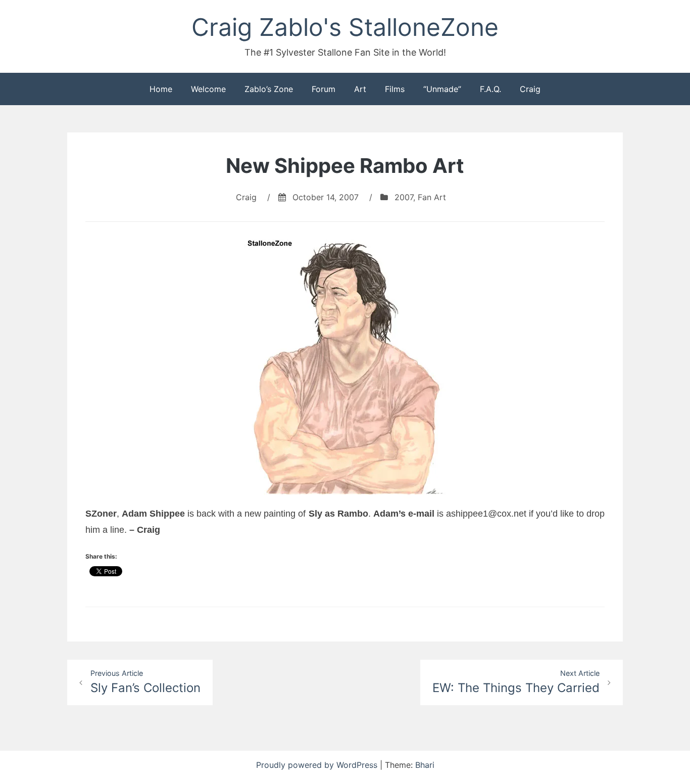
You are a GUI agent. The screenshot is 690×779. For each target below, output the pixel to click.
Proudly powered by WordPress (318, 765)
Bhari (424, 765)
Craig (530, 89)
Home (161, 89)
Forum (323, 89)
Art (360, 89)
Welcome (208, 89)
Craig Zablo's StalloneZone (345, 27)
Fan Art (432, 197)
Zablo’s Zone (268, 89)
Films (395, 89)
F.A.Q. (490, 89)
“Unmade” (442, 89)
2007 (404, 197)
